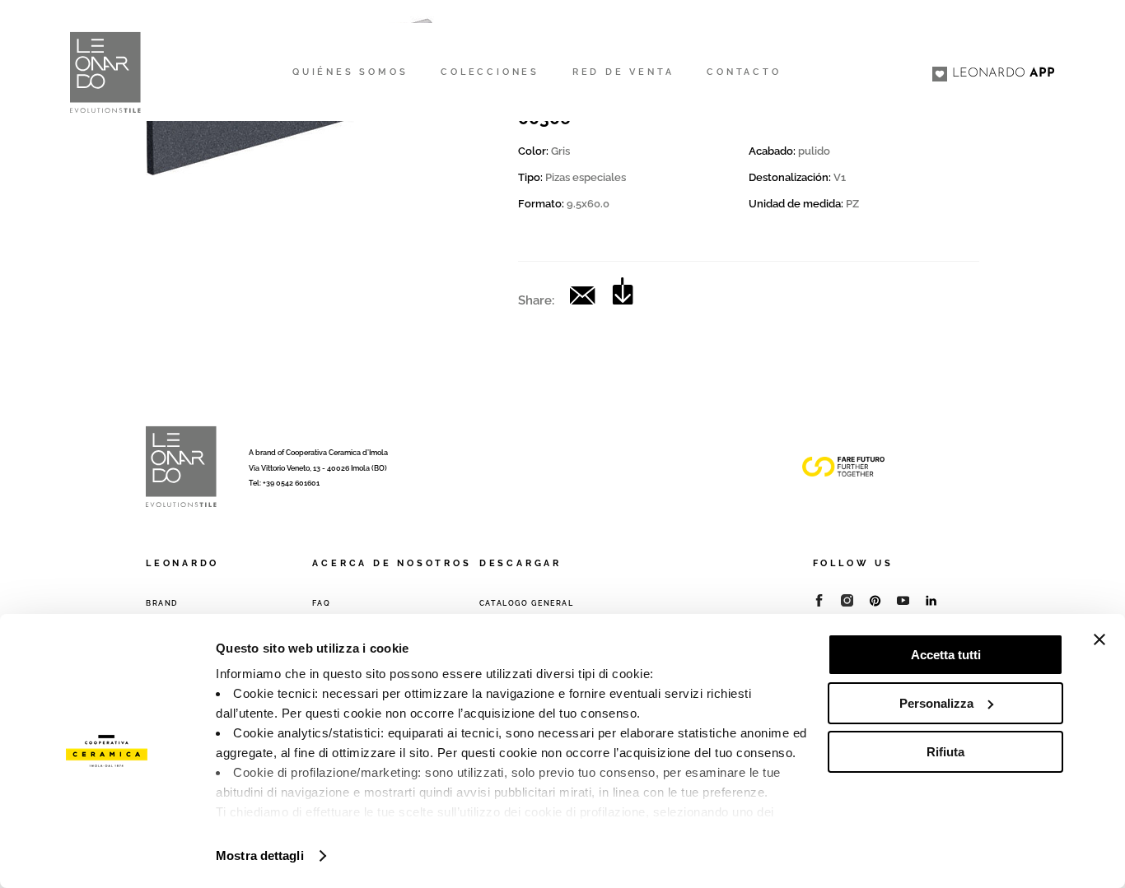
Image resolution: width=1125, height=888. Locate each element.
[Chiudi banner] (1099, 639)
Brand (162, 602)
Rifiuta (945, 752)
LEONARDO (1003, 73)
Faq (321, 602)
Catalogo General (526, 602)
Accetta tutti (946, 655)
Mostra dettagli (260, 855)
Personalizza (936, 703)
